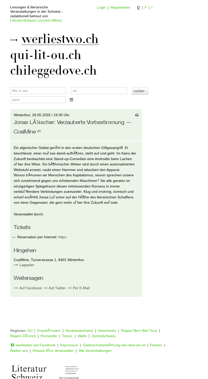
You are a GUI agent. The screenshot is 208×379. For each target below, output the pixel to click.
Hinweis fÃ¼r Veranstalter (53, 351)
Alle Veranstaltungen (95, 351)
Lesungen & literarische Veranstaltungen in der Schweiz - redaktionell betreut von (36, 11)
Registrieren (120, 7)
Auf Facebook (29, 288)
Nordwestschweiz (79, 331)
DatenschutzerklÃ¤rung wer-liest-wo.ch (114, 345)
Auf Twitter (57, 288)
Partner (156, 345)
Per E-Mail (81, 288)
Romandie (49, 336)
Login (101, 7)
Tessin (67, 336)
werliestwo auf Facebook (35, 345)
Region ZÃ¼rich (23, 336)
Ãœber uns (19, 351)
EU (30, 331)
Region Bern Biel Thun (139, 331)
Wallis (82, 336)
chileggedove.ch (53, 70)
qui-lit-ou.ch (45, 55)
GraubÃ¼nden (49, 331)
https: (62, 237)
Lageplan (26, 265)
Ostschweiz (107, 331)
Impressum (69, 345)
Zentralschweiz (104, 336)
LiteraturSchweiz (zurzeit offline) (36, 20)
